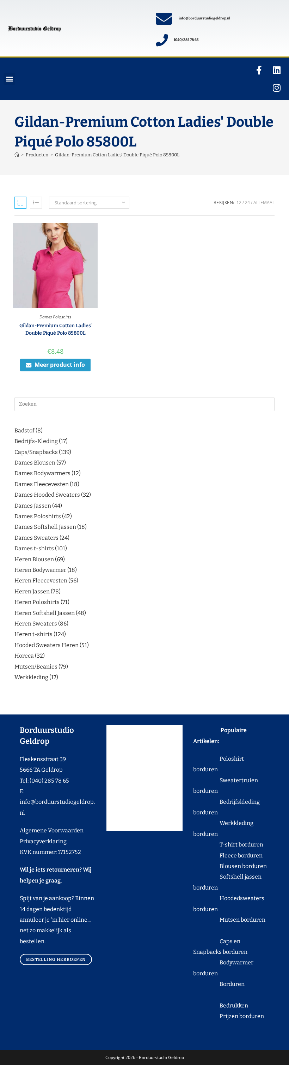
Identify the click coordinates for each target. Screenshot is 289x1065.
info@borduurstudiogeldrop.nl (204, 18)
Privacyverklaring (43, 841)
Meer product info (60, 365)
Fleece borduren (228, 855)
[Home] (16, 154)
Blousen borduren (230, 866)
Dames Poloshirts (55, 317)
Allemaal (264, 202)
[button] (9, 79)
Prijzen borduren (228, 1016)
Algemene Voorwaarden (52, 830)
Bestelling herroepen (56, 959)
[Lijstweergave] (36, 203)
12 (238, 202)
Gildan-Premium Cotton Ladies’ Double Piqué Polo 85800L (55, 329)
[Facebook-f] (259, 70)
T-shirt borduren (228, 844)
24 (247, 202)
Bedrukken (220, 1005)
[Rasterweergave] (20, 203)
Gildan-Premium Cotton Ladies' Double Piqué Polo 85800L (117, 154)
